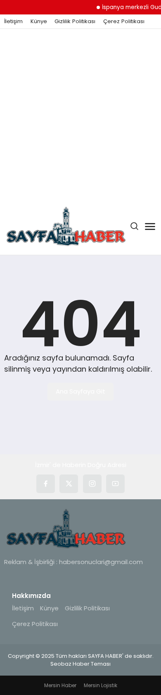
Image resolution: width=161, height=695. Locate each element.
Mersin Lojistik (100, 685)
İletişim (13, 21)
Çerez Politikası (123, 21)
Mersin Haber (60, 685)
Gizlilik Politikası (74, 21)
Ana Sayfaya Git (80, 391)
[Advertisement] (80, 113)
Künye (39, 21)
